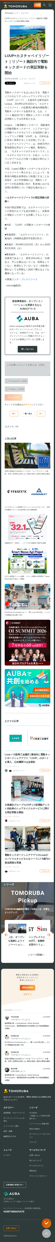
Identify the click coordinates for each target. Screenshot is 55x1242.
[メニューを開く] (51, 5)
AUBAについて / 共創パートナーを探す (19, 1202)
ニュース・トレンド (27, 79)
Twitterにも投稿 (16, 389)
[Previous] (6, 935)
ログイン (27, 404)
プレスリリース (29, 279)
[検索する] (44, 5)
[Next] (49, 935)
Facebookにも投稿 (18, 381)
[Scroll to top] (46, 1233)
